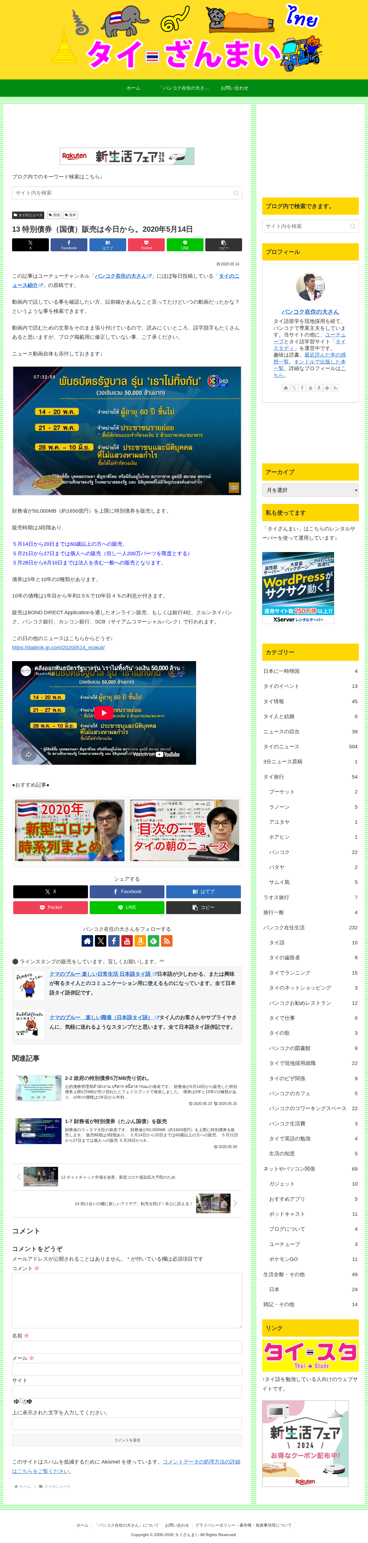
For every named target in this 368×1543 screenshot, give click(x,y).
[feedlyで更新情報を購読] (153, 941)
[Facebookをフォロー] (114, 941)
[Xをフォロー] (100, 941)
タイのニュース (30, 215)
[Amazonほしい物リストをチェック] (140, 941)
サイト (20, 1380)
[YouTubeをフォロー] (127, 941)
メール (23, 1358)
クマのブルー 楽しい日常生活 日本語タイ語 (100, 974)
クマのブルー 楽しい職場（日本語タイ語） (101, 1017)
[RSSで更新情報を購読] (166, 941)
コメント (25, 1268)
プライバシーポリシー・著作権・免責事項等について (243, 1525)
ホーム (82, 1525)
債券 (72, 215)
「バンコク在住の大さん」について (127, 1525)
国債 (56, 215)
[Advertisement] (127, 127)
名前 (20, 1336)
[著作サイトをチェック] (87, 941)
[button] (236, 193)
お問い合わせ (177, 1525)
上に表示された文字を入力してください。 (61, 1412)
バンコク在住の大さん (121, 276)
